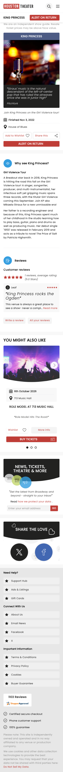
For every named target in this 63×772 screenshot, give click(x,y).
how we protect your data (35, 501)
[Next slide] (54, 365)
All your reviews (40, 320)
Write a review (14, 320)
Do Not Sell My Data (16, 767)
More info (44, 430)
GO (54, 508)
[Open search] (49, 6)
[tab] (27, 447)
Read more (50, 308)
